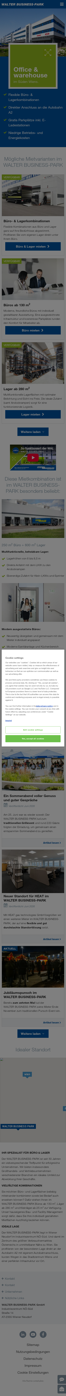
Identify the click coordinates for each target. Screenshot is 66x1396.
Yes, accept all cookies (33, 738)
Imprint (8, 720)
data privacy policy (44, 706)
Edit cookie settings (33, 730)
